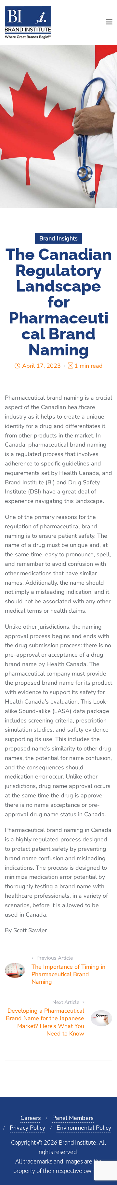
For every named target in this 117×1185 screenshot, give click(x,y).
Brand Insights (58, 238)
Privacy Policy (27, 1128)
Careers (30, 1118)
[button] (109, 22)
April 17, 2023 (41, 366)
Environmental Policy (84, 1128)
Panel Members (73, 1118)
